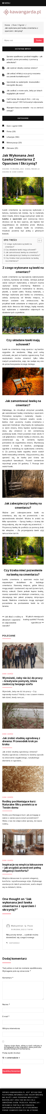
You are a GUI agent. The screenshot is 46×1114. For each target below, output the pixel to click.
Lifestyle (10, 137)
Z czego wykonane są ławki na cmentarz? (18, 245)
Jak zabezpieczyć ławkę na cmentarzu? (23, 255)
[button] (38, 240)
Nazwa (6, 1004)
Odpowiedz (14, 943)
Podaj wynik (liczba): (11, 1053)
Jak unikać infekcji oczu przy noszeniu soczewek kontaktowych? (23, 75)
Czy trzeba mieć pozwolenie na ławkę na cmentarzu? (22, 259)
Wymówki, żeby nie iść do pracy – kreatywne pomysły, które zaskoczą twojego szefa (22, 681)
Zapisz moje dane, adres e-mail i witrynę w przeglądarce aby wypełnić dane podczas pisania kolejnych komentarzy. (23, 1047)
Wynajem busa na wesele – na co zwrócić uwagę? (25, 109)
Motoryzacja (12, 142)
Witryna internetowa (11, 1028)
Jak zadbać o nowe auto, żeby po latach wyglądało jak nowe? (24, 92)
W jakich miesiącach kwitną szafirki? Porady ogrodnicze (33, 619)
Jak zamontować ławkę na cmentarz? (21, 252)
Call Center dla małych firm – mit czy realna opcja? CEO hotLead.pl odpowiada (25, 100)
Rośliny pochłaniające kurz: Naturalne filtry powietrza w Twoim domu (19, 804)
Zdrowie (10, 148)
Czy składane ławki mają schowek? (20, 250)
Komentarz (7, 978)
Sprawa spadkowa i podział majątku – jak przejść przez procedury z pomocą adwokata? (25, 59)
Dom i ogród (12, 126)
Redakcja (35, 169)
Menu (7, 3)
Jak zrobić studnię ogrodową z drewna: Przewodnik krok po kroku (21, 741)
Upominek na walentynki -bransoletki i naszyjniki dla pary (23, 83)
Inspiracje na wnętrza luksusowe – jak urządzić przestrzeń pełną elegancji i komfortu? (22, 867)
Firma (9, 131)
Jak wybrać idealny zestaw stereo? (22, 68)
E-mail (5, 1016)
